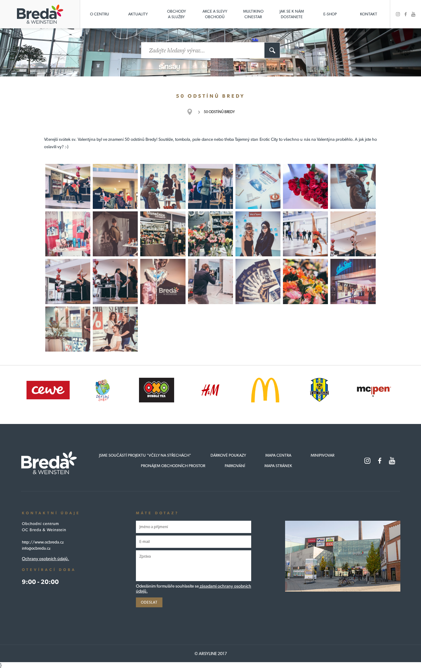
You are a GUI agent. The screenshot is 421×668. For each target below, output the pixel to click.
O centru (99, 14)
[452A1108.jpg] (162, 234)
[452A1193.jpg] (353, 281)
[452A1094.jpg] (258, 186)
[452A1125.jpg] (305, 234)
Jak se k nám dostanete (292, 14)
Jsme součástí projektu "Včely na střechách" (145, 455)
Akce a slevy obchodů (214, 14)
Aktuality (138, 14)
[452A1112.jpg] (210, 234)
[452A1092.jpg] (305, 186)
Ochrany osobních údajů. (45, 558)
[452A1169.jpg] (258, 281)
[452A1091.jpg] (162, 186)
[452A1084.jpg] (115, 186)
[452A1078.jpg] (68, 186)
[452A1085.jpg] (210, 186)
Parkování (235, 465)
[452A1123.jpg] (258, 234)
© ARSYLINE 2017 (210, 653)
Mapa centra (278, 455)
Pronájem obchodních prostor (173, 465)
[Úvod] (192, 112)
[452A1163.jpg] (210, 281)
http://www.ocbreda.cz (43, 542)
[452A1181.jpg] (115, 329)
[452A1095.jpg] (353, 186)
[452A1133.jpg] (353, 234)
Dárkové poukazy (228, 455)
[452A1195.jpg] (68, 329)
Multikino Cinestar (253, 14)
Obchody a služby (176, 14)
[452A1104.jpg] (115, 234)
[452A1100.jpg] (68, 234)
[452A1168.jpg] (305, 281)
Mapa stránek (278, 465)
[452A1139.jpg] (68, 281)
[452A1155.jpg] (115, 281)
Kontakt (368, 14)
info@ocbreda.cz (36, 548)
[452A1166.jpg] (162, 281)
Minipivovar (322, 455)
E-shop (330, 14)
